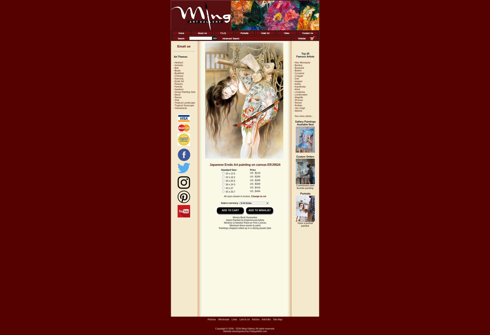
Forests (177, 86)
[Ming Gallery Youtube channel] (184, 216)
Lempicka (300, 92)
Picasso (299, 100)
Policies (212, 319)
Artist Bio (266, 319)
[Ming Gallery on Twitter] (183, 173)
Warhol (298, 110)
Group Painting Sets (184, 92)
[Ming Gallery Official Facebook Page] (184, 160)
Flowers (178, 84)
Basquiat (299, 68)
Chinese (178, 76)
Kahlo (298, 84)
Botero (298, 70)
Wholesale (223, 319)
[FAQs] (223, 35)
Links (234, 319)
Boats (176, 70)
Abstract (178, 62)
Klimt (297, 89)
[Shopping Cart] (312, 39)
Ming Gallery (248, 328)
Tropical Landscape (184, 102)
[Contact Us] (307, 35)
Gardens (178, 89)
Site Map (277, 319)
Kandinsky (300, 86)
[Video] (286, 35)
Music (177, 94)
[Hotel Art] (265, 35)
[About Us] (202, 35)
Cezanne (299, 73)
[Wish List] (302, 40)
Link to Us (244, 319)
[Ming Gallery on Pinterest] (184, 202)
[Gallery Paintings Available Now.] (305, 151)
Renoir (298, 102)
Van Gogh (300, 108)
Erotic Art (178, 81)
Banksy (298, 65)
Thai (176, 100)
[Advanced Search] (230, 40)
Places (177, 97)
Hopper (299, 81)
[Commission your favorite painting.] (305, 183)
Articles (256, 319)
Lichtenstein (301, 94)
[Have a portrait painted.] (305, 221)
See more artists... (304, 116)
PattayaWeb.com (258, 331)
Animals (178, 65)
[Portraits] (244, 35)
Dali (297, 78)
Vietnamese (180, 108)
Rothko (298, 105)
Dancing (178, 78)
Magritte (299, 97)
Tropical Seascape (183, 105)
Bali (176, 68)
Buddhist (178, 73)
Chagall (299, 76)
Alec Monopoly (302, 62)
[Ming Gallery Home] (181, 35)
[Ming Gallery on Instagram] (184, 188)
